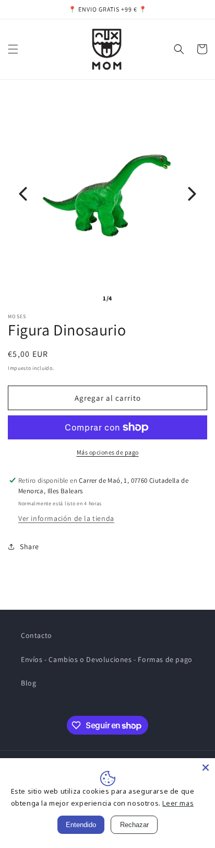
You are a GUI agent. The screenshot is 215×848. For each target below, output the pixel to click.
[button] (13, 49)
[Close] (205, 767)
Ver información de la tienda (66, 518)
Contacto (36, 635)
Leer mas (178, 803)
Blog (28, 683)
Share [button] (29, 546)
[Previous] (23, 193)
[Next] (192, 193)
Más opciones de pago (108, 452)
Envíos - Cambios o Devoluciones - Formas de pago (107, 659)
